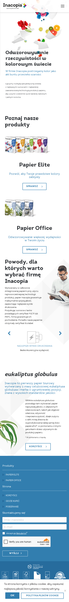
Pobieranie (12, 507)
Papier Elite (12, 475)
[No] (65, 590)
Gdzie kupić (12, 501)
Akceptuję (16, 533)
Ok (12, 595)
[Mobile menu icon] (62, 6)
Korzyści (11, 496)
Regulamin (21, 533)
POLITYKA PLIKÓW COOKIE (42, 595)
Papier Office (13, 480)
